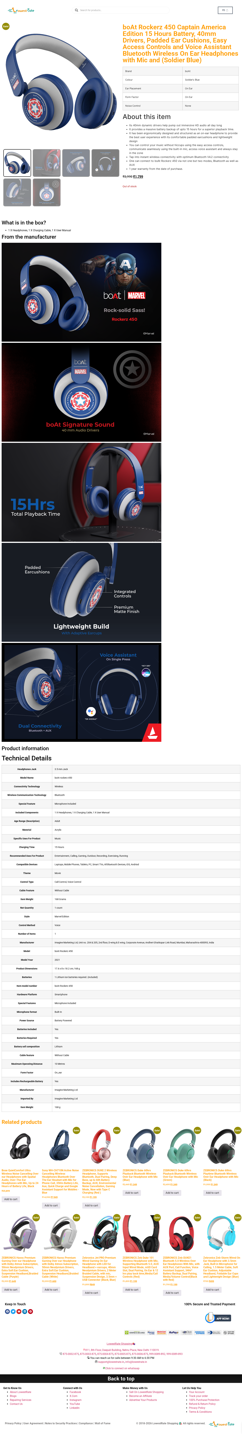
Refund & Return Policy (202, 1403)
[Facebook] (7, 1311)
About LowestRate (20, 1392)
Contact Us (16, 1403)
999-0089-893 (174, 1354)
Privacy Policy (197, 1407)
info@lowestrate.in (136, 1361)
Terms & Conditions (200, 1411)
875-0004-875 (105, 1354)
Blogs (13, 1396)
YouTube (75, 1403)
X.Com (73, 1396)
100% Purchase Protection (204, 1400)
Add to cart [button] (10, 1199)
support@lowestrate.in (111, 1361)
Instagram (75, 1400)
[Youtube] (18, 1311)
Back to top (121, 1378)
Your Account (196, 1392)
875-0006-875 (140, 1354)
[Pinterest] (30, 1311)
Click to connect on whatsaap (122, 1368)
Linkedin (75, 1407)
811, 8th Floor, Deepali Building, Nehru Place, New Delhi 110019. (122, 1350)
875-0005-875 (123, 1354)
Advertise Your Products (143, 1400)
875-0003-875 (88, 1354)
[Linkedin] (24, 1311)
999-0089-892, (157, 1354)
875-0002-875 (71, 1354)
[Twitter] (13, 1311)
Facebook (75, 1392)
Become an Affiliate (140, 1396)
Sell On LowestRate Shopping (146, 1392)
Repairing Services (20, 1400)
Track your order (198, 1396)
